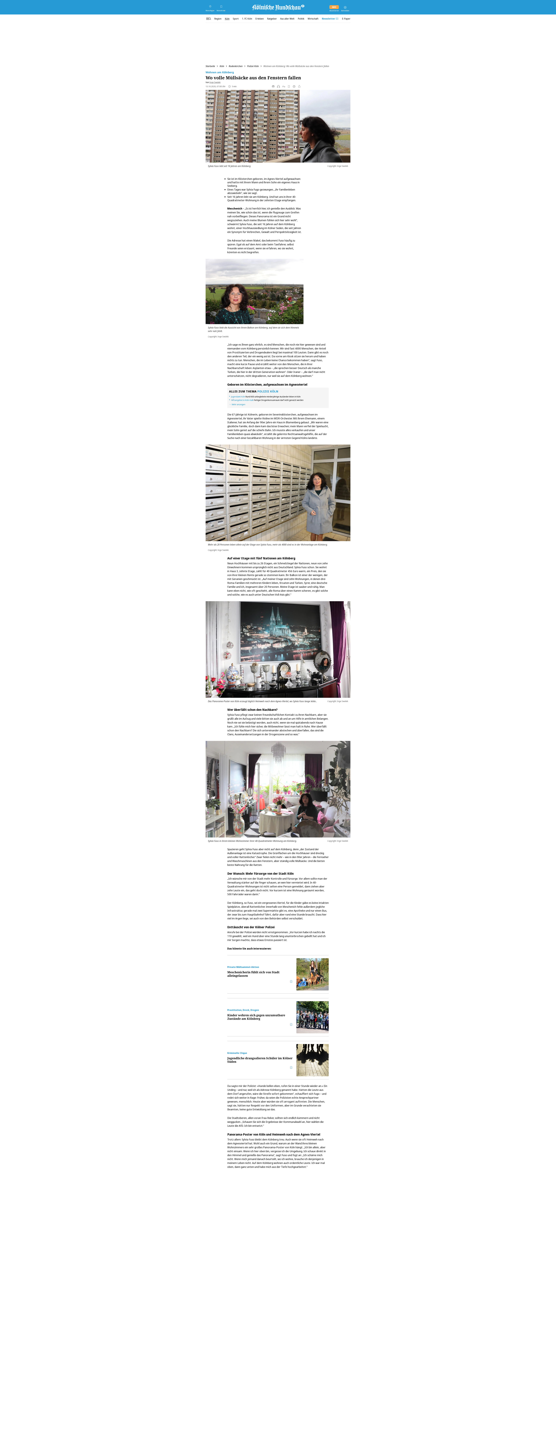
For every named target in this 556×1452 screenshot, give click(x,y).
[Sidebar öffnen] (208, 19)
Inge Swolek (215, 82)
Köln (222, 66)
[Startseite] (278, 7)
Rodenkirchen (236, 66)
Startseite (210, 66)
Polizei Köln (253, 66)
